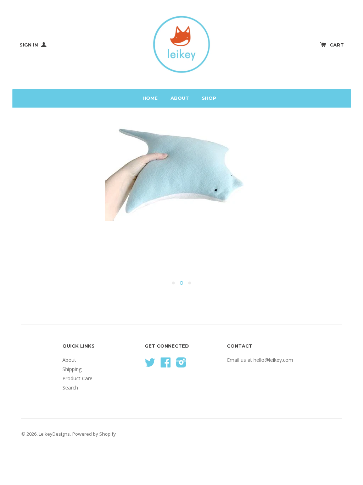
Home (150, 98)
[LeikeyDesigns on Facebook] (165, 364)
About (180, 98)
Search (70, 387)
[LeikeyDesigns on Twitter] (150, 364)
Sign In (29, 45)
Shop (209, 98)
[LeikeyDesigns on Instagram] (181, 364)
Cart (337, 45)
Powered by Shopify (94, 434)
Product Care (77, 378)
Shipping (72, 369)
